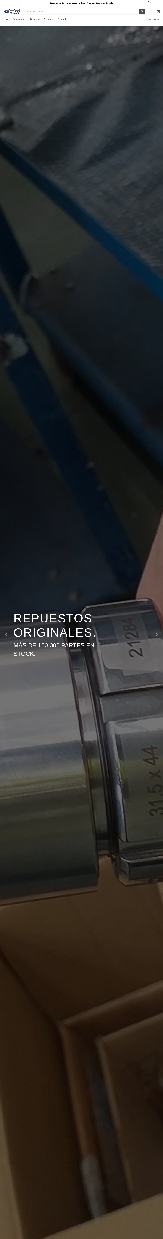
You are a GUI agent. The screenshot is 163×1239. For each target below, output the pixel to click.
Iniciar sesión (152, 19)
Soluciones (19, 19)
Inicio (6, 19)
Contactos (63, 19)
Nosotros (48, 19)
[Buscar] (142, 11)
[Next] (156, 634)
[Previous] (6, 634)
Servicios (35, 19)
